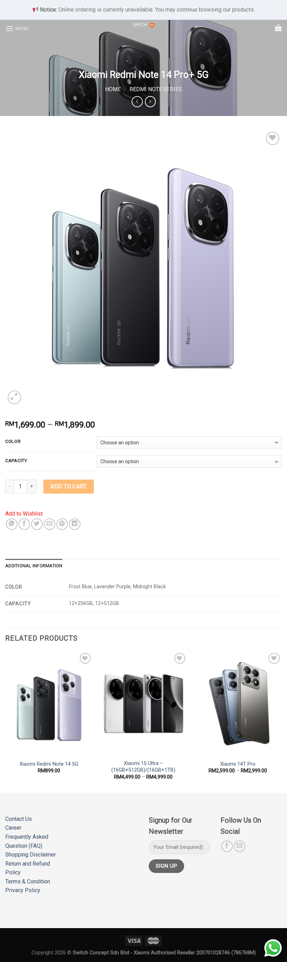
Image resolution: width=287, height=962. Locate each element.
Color (13, 441)
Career (13, 827)
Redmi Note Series (156, 89)
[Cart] (278, 27)
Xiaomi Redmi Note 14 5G (49, 764)
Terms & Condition (27, 881)
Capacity (16, 460)
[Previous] (5, 721)
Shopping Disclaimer (30, 854)
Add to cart (68, 486)
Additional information (34, 565)
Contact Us (18, 819)
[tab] (34, 566)
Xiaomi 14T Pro (237, 764)
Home (113, 89)
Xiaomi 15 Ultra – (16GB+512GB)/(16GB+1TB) (143, 766)
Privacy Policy (22, 890)
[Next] (281, 721)
